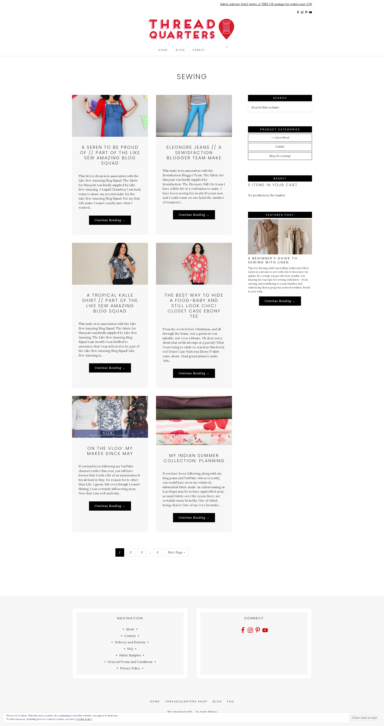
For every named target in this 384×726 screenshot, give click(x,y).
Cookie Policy (84, 719)
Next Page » (176, 553)
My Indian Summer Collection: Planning (194, 458)
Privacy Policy (130, 668)
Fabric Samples (130, 655)
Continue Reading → (113, 221)
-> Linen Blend (280, 137)
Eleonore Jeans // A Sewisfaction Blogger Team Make (194, 152)
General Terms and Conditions (130, 662)
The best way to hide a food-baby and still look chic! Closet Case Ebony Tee (194, 305)
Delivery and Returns (130, 642)
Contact (130, 636)
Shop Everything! (280, 156)
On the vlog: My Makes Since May (110, 451)
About (130, 629)
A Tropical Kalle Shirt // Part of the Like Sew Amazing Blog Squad (110, 303)
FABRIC (280, 147)
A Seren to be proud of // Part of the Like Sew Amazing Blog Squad (110, 155)
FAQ (130, 649)
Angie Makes (208, 712)
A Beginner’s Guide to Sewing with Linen (273, 260)
